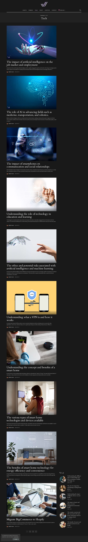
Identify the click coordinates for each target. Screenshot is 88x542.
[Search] (80, 10)
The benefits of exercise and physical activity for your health (74, 523)
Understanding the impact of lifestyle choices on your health (73, 495)
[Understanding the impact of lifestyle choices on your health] (63, 496)
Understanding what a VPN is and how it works (29, 318)
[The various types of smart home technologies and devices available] (31, 398)
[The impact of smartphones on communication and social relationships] (31, 144)
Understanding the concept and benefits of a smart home (31, 369)
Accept (16, 539)
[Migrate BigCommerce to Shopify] (31, 500)
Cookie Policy (16, 536)
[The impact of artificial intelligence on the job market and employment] (31, 42)
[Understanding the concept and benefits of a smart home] (31, 348)
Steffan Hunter (11, 123)
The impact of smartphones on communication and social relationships (28, 165)
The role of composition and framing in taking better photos (74, 487)
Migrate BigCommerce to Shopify (25, 519)
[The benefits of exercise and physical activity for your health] (63, 524)
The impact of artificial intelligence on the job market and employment (30, 63)
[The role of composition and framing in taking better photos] (63, 488)
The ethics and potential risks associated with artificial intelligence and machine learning (31, 267)
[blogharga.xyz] (44, 4)
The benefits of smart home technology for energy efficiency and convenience (30, 469)
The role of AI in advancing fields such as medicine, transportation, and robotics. (29, 113)
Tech (9, 57)
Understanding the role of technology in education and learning (29, 215)
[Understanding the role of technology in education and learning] (31, 194)
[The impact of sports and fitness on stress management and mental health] (63, 505)
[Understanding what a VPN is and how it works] (31, 297)
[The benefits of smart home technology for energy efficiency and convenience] (31, 448)
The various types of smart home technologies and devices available (25, 419)
